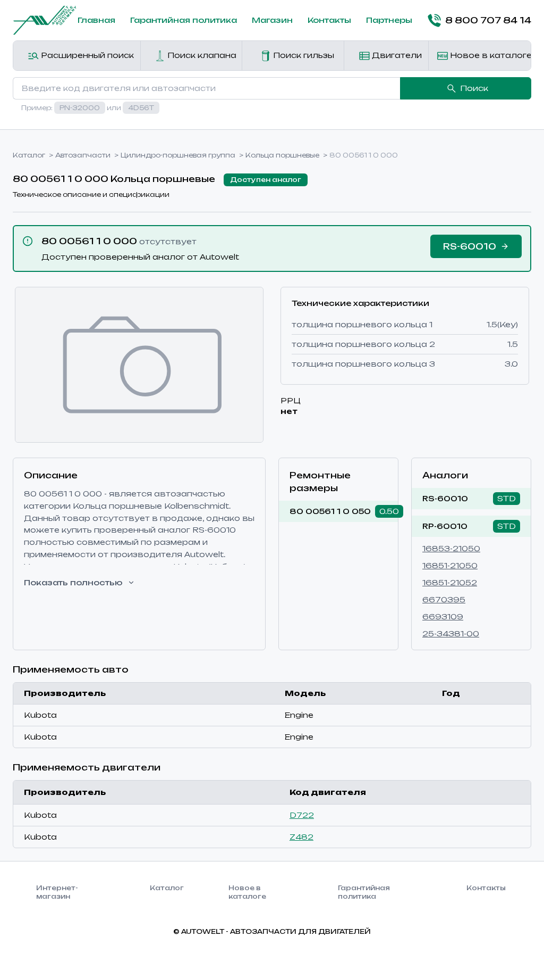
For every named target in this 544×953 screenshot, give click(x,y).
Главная (96, 19)
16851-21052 (449, 582)
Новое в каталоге (489, 55)
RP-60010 (445, 526)
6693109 (442, 616)
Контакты (329, 19)
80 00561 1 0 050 (330, 511)
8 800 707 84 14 (488, 20)
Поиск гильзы (302, 55)
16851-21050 (450, 565)
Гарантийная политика (183, 19)
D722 (302, 814)
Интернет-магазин (57, 892)
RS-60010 (445, 498)
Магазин (272, 19)
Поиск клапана (200, 55)
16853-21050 (451, 548)
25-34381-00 (450, 633)
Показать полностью (73, 582)
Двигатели (396, 55)
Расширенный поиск (86, 55)
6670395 (443, 599)
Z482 (301, 836)
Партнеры (389, 19)
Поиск (474, 88)
